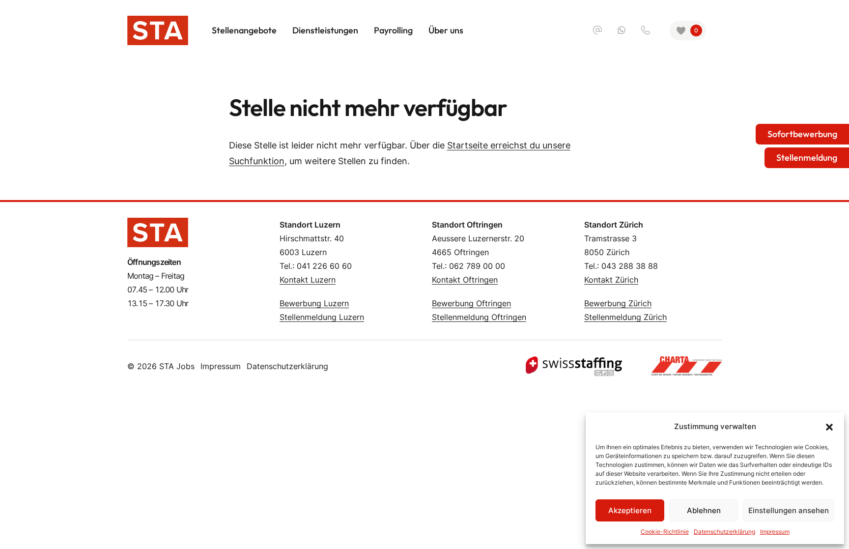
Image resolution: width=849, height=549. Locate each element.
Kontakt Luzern (308, 280)
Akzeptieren (629, 510)
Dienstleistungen (325, 30)
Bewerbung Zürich (617, 303)
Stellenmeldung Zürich (625, 317)
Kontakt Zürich (611, 280)
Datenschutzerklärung (724, 531)
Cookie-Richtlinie (665, 531)
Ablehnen (704, 510)
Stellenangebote (244, 30)
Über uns (445, 30)
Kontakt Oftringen (465, 280)
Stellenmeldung (806, 157)
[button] (829, 427)
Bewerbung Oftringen (471, 303)
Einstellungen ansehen (788, 510)
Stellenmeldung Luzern (322, 317)
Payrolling (393, 30)
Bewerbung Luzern (314, 303)
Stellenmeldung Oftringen (479, 317)
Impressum (775, 531)
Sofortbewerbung (802, 134)
